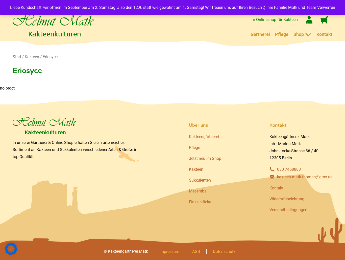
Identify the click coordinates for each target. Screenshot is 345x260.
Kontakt (324, 34)
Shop (298, 34)
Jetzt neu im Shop (205, 158)
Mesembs (197, 191)
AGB (196, 251)
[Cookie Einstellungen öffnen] (11, 253)
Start (17, 56)
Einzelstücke (200, 202)
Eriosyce (50, 56)
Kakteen (32, 56)
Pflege (281, 34)
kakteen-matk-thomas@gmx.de (304, 177)
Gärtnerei (260, 34)
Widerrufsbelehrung (286, 199)
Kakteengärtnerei (204, 136)
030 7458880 (289, 169)
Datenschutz (224, 251)
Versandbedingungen (288, 209)
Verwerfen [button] (326, 7)
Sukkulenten (200, 180)
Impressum (169, 251)
